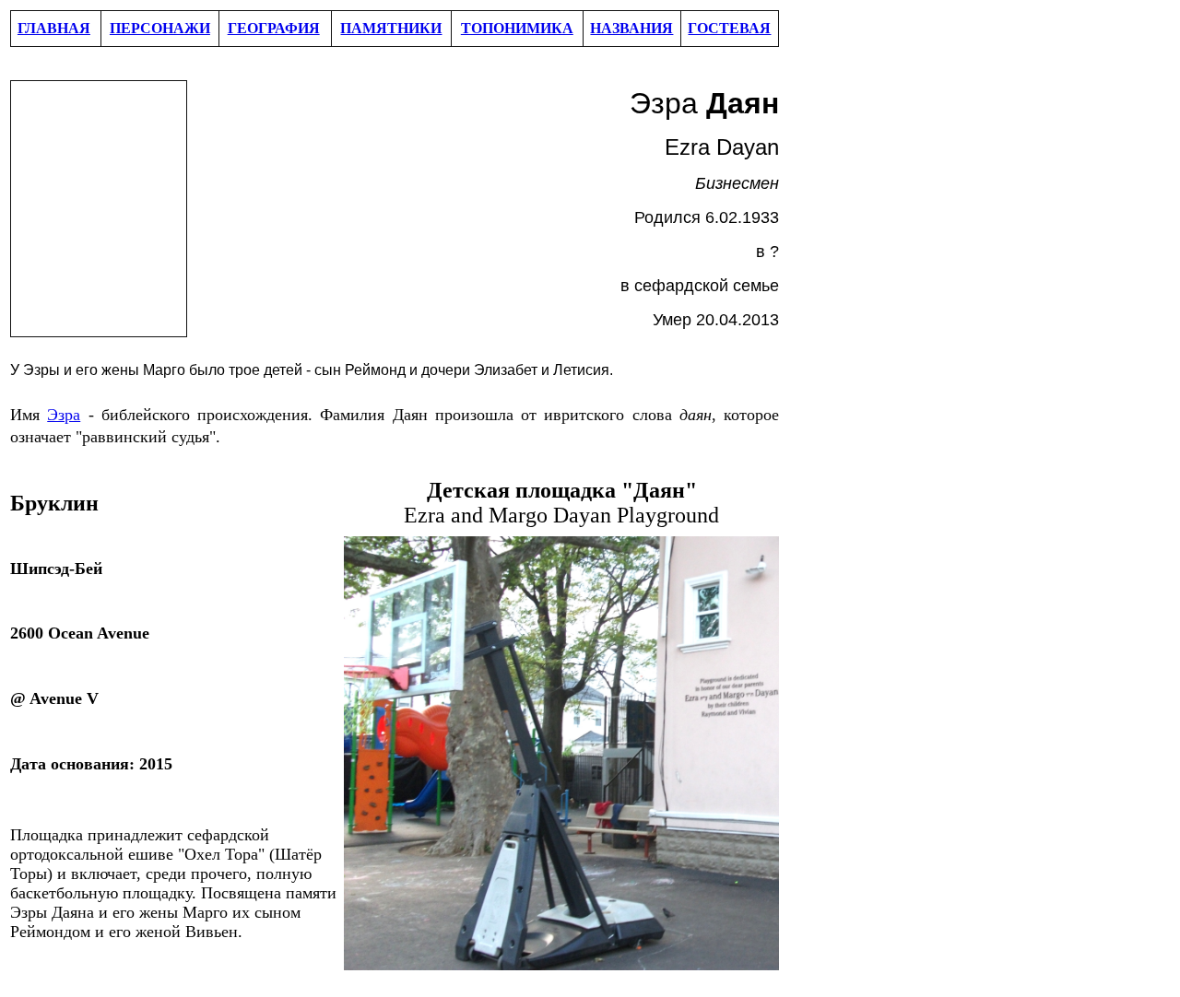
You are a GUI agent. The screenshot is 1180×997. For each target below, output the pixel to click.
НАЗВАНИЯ (631, 28)
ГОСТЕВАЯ (729, 28)
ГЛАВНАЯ (54, 28)
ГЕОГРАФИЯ (274, 28)
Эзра (63, 414)
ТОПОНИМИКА (517, 28)
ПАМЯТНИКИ (391, 28)
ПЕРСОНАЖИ (160, 28)
